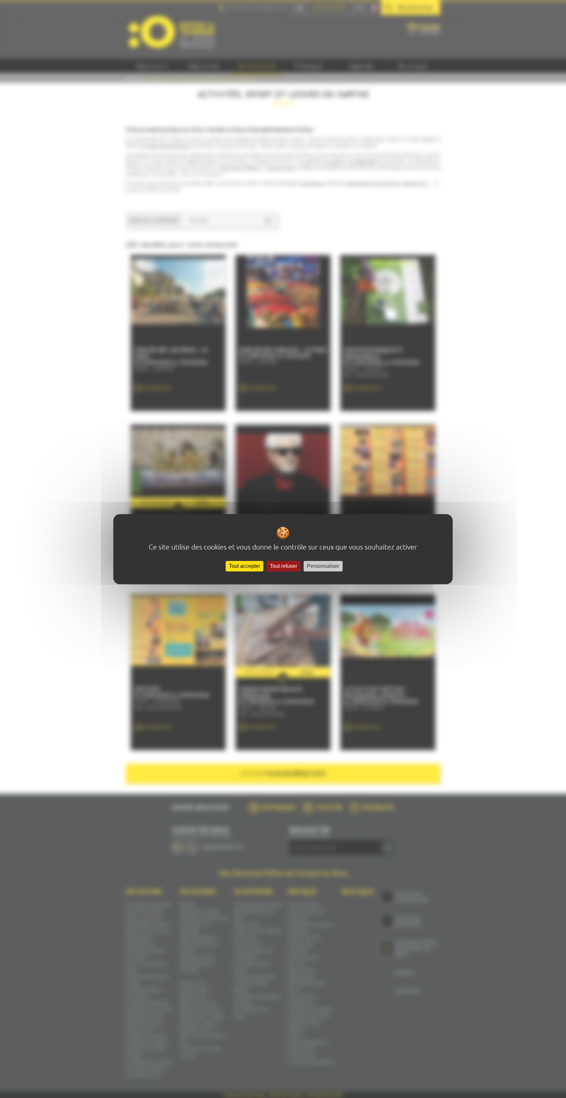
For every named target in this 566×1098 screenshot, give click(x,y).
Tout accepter (244, 566)
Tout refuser (283, 566)
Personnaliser (323, 566)
